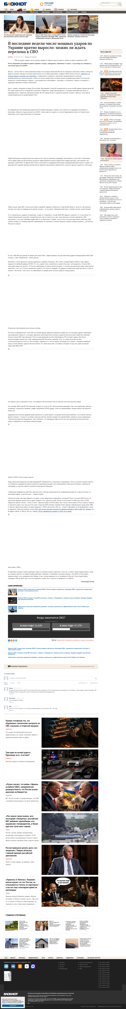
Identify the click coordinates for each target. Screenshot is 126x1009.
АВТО (24, 9)
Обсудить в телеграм (31, 57)
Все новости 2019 (104, 974)
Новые (6, 683)
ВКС (63, 640)
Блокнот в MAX (34, 12)
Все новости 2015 (104, 983)
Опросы (50, 958)
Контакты (62, 964)
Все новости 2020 (104, 972)
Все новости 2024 (104, 964)
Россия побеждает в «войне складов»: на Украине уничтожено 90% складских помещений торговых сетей (111, 105)
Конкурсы (60, 958)
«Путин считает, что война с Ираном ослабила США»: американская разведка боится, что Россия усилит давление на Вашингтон (110, 168)
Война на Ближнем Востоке (18, 12)
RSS (81, 968)
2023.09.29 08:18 (17, 688)
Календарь (80, 958)
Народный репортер (94, 958)
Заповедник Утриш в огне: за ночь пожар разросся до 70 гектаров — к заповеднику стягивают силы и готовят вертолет (85, 942)
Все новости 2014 (104, 985)
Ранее (18, 683)
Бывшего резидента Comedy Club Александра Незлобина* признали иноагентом (110, 57)
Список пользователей (86, 962)
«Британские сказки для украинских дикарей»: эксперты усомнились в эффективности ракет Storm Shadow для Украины (46, 657)
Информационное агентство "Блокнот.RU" (109, 1006)
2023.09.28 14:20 (20, 698)
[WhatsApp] (16, 640)
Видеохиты (69, 958)
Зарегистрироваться (85, 966)
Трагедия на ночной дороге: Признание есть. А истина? (110, 139)
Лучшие (12, 683)
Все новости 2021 (104, 970)
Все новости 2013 (104, 987)
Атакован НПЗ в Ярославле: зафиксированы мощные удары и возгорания (110, 209)
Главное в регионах (16, 915)
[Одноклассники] (11, 640)
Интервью (22, 958)
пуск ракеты (90, 640)
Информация (63, 968)
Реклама (62, 962)
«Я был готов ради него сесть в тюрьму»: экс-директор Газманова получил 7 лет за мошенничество (111, 122)
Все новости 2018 (104, 977)
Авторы (62, 966)
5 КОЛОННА (60, 9)
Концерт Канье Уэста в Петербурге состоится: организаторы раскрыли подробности (111, 131)
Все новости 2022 (104, 968)
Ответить (11, 693)
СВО (7, 12)
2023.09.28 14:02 (16, 706)
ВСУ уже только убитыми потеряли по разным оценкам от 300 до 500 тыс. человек (63, 509)
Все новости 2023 (104, 966)
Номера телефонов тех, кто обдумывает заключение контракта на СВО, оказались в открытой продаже (111, 113)
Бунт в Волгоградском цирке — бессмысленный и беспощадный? (55, 923)
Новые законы (45, 12)
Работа (37, 9)
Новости (12, 958)
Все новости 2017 (104, 979)
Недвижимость (33, 958)
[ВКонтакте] (9, 640)
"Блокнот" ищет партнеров (88, 1006)
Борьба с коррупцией (72, 12)
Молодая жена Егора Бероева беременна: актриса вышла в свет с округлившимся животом (111, 73)
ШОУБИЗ (48, 9)
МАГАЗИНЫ (73, 9)
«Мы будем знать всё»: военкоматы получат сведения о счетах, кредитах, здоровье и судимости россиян (109, 217)
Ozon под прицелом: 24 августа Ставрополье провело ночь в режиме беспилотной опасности (24, 925)
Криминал (9, 758)
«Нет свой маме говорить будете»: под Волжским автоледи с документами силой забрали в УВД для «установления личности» (25, 943)
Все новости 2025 (104, 962)
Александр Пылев (87, 581)
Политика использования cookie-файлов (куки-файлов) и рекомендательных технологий (51, 993)
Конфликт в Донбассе (73, 640)
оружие (82, 640)
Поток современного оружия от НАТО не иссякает (54, 511)
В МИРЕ (10, 57)
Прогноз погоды (57, 12)
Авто (43, 958)
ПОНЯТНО (13, 1005)
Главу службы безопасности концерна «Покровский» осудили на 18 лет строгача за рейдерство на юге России (85, 925)
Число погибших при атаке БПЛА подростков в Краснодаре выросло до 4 (54, 941)
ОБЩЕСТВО (9, 729)
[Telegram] (14, 640)
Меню (11, 9)
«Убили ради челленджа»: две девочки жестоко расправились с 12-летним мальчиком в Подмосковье (111, 65)
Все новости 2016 (104, 981)
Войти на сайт (84, 964)
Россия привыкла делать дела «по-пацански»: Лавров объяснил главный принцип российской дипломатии (111, 189)
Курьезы (84, 12)
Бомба (59, 640)
